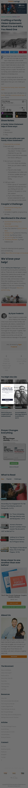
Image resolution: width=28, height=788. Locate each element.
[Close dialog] (26, 385)
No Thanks (7, 401)
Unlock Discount (7, 399)
